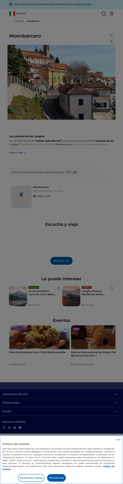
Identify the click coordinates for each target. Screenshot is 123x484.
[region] (61, 459)
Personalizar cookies (31, 478)
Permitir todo (56, 478)
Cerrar (118, 439)
